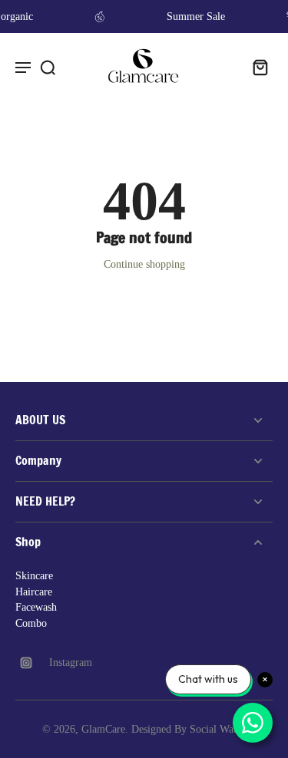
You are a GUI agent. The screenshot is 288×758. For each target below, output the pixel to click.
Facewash (36, 607)
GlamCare (103, 729)
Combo (31, 623)
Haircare (33, 592)
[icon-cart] (256, 66)
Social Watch (218, 729)
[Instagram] (32, 663)
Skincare (34, 576)
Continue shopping (144, 264)
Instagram (70, 662)
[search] (48, 66)
